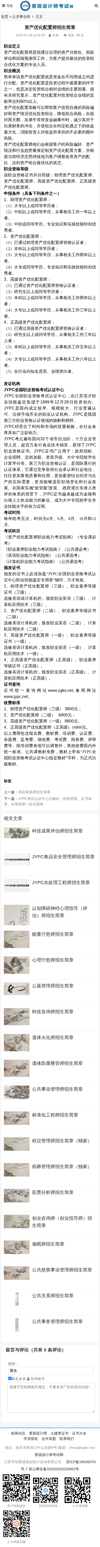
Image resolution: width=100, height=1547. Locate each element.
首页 (4, 17)
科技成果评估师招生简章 (57, 830)
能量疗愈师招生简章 (53, 934)
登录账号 (37, 1379)
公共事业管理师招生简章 (57, 1089)
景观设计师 (38, 1433)
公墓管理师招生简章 (53, 985)
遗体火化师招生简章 (53, 1037)
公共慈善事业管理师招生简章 (62, 1269)
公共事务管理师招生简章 (57, 1321)
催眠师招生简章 (48, 1244)
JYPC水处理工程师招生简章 (61, 882)
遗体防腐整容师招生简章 (57, 1063)
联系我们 (66, 1439)
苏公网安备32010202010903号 (54, 1469)
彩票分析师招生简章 (53, 1192)
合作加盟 (49, 1439)
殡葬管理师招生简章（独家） (62, 1166)
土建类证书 (59, 1433)
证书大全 (79, 1433)
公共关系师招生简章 (53, 1295)
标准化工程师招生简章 (55, 1114)
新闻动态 (18, 1433)
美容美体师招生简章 (34, 792)
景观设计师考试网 (49, 1455)
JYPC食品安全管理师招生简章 (63, 856)
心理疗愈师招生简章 (53, 960)
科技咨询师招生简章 (53, 1011)
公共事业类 (21, 17)
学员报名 (31, 1439)
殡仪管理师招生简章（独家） (62, 1140)
